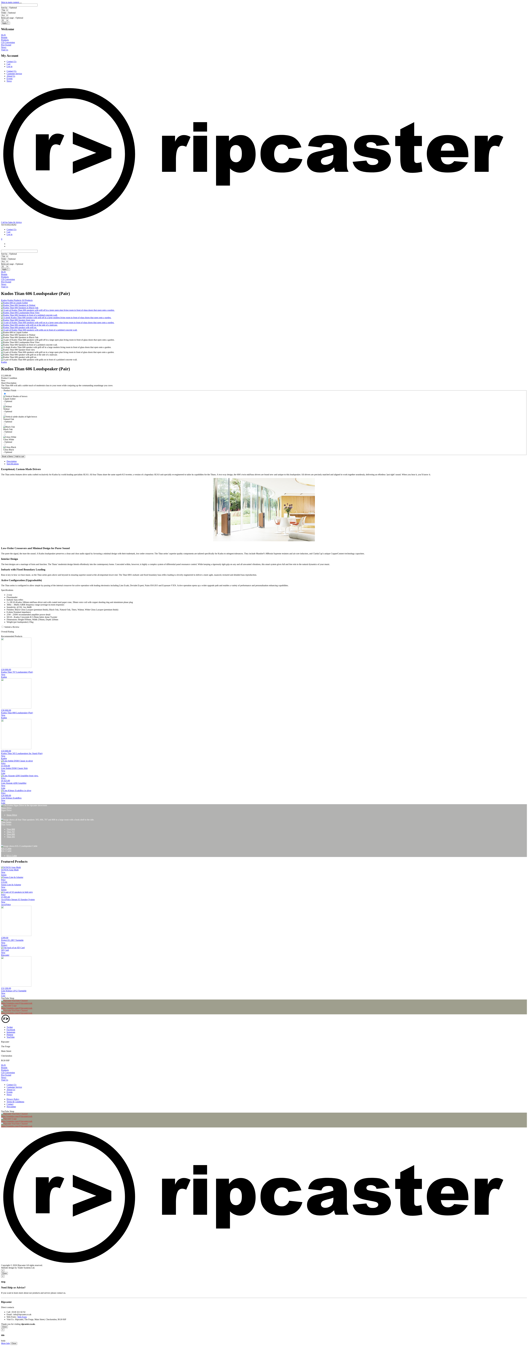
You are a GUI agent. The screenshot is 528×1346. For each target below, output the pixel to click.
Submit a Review (11, 627)
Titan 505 (11, 837)
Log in (9, 66)
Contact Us (11, 61)
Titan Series (6, 822)
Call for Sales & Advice (11, 222)
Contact (10, 1104)
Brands (4, 37)
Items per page (7, 18)
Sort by (4, 7)
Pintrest (10, 1034)
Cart (8, 64)
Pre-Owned (6, 45)
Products (5, 40)
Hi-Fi (3, 35)
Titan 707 (11, 832)
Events (10, 78)
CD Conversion (8, 42)
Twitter (10, 1027)
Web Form (22, 1317)
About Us (11, 76)
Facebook (11, 1030)
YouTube (11, 1037)
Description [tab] (12, 461)
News (3, 47)
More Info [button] (5, 1343)
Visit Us (4, 50)
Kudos (4, 300)
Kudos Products (14, 300)
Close (4, 1273)
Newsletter (11, 1106)
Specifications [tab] (13, 464)
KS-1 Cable (6, 848)
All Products (27, 300)
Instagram (11, 1032)
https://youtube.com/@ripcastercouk (16, 1003)
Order (3, 13)
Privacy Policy (13, 1099)
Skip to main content (10, 2)
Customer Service (14, 73)
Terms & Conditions (15, 1102)
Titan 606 (11, 834)
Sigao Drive (6, 808)
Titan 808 (11, 829)
